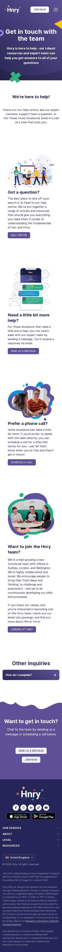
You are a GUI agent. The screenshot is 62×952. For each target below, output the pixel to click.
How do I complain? (19, 675)
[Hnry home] (31, 794)
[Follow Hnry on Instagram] (23, 808)
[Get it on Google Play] (43, 816)
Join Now (40, 9)
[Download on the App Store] (18, 816)
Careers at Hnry (22, 629)
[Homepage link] (13, 9)
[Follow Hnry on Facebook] (16, 808)
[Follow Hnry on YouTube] (46, 808)
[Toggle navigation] (55, 10)
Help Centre (19, 235)
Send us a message (23, 351)
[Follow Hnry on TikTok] (38, 808)
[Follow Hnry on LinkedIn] (31, 808)
